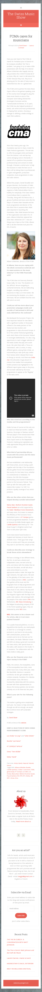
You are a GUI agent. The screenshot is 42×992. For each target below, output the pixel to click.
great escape (10, 772)
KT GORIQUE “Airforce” (14, 746)
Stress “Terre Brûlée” (14, 752)
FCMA (32, 769)
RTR (21, 776)
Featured (25, 763)
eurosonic (27, 769)
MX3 (24, 580)
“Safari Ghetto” (29, 736)
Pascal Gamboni (12, 507)
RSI (18, 776)
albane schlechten (20, 767)
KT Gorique (25, 517)
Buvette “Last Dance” (14, 741)
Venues (9, 765)
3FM (28, 599)
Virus (16, 778)
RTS (24, 776)
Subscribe (21, 916)
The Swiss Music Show (21, 15)
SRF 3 (8, 778)
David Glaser (13, 717)
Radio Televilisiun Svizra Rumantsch (21, 510)
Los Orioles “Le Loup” (14, 736)
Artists (16, 763)
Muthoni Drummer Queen (24, 505)
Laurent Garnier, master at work (19, 958)
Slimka (28, 776)
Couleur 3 (21, 769)
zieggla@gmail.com (25, 876)
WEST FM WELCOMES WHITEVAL (19, 969)
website (23, 723)
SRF (32, 776)
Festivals (31, 763)
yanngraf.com (24, 983)
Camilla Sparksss (12, 524)
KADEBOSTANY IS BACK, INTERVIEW (20, 964)
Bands (20, 763)
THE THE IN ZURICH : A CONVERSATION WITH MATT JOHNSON (17, 942)
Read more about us (23, 821)
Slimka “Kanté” (11, 757)
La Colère (25, 772)
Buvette (28, 767)
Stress (12, 778)
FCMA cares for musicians (21, 38)
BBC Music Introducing (23, 602)
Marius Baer (11, 505)
